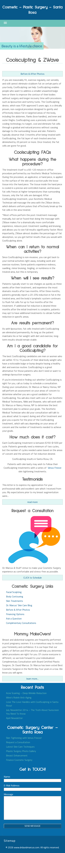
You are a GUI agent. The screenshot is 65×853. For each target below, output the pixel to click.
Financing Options (15, 614)
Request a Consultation (18, 742)
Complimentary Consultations (21, 623)
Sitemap (9, 840)
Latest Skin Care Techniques (20, 746)
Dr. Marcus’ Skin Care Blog (19, 605)
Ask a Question (14, 618)
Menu (5, 23)
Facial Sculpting (14, 592)
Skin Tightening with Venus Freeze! (24, 738)
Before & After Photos (32, 74)
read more (32, 502)
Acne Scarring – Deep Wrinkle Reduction (26, 693)
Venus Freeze (54, 468)
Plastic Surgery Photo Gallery (21, 751)
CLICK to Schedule (32, 577)
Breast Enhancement (17, 755)
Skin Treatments (14, 601)
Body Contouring (14, 596)
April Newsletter (14, 718)
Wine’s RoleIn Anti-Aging (18, 697)
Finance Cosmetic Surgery (19, 760)
